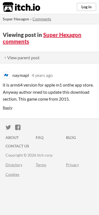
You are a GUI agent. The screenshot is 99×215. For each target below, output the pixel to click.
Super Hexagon (16, 19)
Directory (14, 164)
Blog (71, 137)
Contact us (17, 146)
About (12, 137)
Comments (41, 19)
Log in (86, 6)
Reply (7, 107)
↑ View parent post (22, 57)
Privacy (72, 164)
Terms (41, 164)
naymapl (20, 75)
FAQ (39, 137)
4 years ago (42, 75)
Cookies (12, 174)
